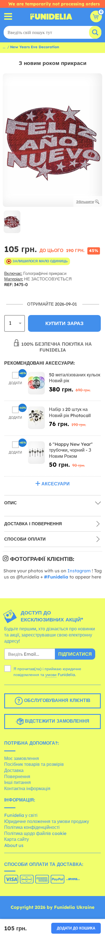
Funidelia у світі (21, 815)
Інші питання (17, 782)
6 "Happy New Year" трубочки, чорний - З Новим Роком (71, 450)
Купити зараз (64, 323)
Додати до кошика (76, 928)
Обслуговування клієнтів (56, 700)
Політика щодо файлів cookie (35, 833)
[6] (36, 452)
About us (14, 845)
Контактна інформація (27, 788)
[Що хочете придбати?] (8, 16)
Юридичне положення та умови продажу (46, 821)
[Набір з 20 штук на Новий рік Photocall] (36, 417)
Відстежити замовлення (56, 721)
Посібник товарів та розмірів (34, 764)
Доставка (14, 770)
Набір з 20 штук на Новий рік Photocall (70, 412)
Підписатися (75, 654)
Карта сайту (16, 839)
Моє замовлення (21, 758)
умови (51, 674)
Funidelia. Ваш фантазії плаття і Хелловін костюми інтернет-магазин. (51, 16)
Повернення (17, 776)
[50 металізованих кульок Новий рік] (36, 383)
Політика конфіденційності (32, 827)
